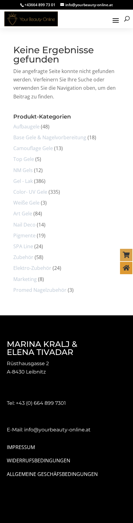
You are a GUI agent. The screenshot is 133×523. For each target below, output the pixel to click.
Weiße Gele (26, 202)
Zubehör (23, 257)
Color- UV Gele (30, 191)
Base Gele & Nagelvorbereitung (49, 137)
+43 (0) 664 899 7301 (41, 403)
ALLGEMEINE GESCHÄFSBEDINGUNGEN (52, 474)
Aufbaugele (26, 126)
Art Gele (22, 213)
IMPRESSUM (21, 447)
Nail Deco (24, 224)
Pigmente (24, 235)
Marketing (25, 279)
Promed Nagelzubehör (39, 290)
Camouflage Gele (33, 148)
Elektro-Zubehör (32, 268)
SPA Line (23, 246)
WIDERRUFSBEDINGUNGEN (38, 460)
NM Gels (23, 170)
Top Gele (23, 159)
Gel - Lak (23, 181)
